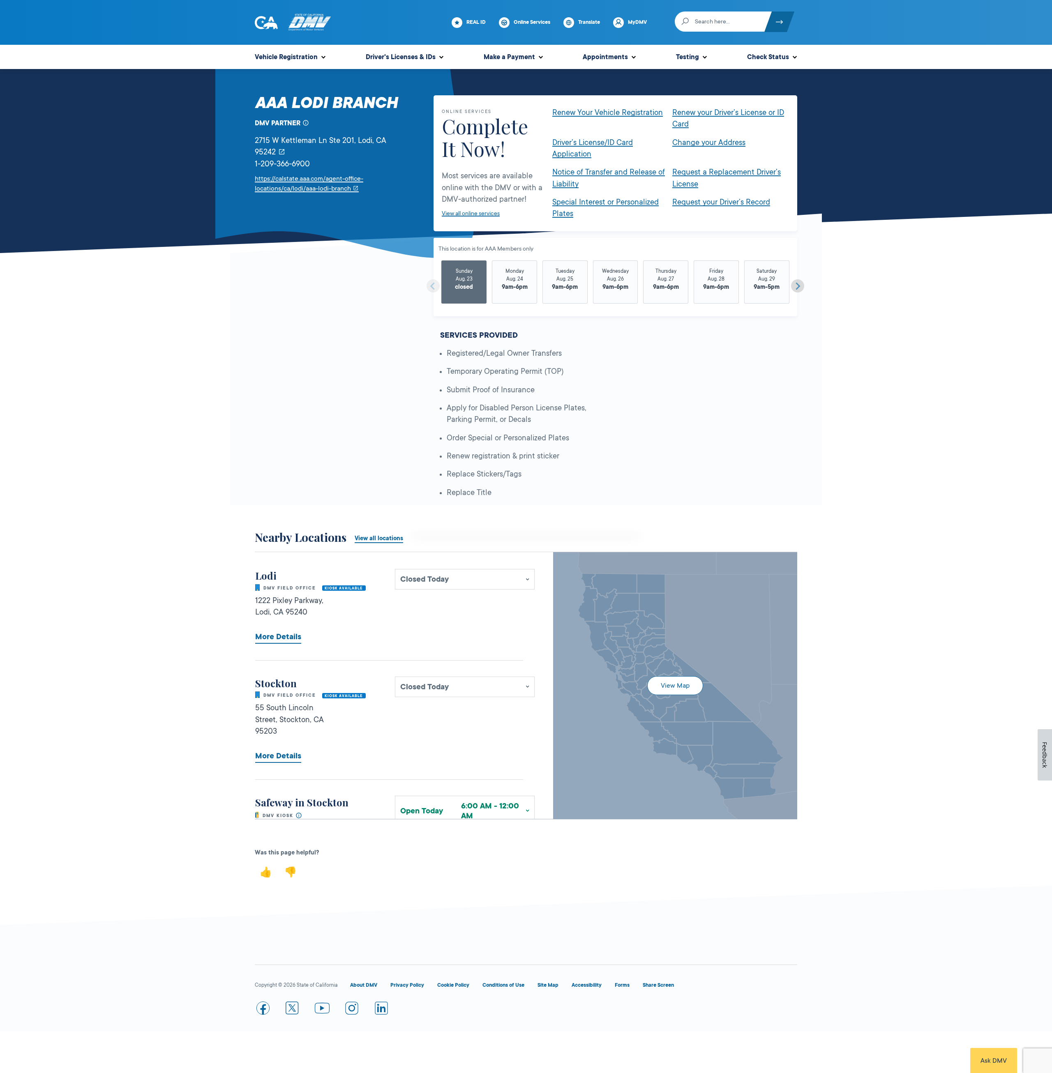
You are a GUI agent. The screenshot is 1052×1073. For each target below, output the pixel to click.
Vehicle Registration (286, 57)
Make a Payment (509, 57)
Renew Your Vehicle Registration (607, 112)
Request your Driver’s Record (721, 202)
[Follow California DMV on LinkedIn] (381, 1010)
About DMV (363, 985)
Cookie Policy (453, 985)
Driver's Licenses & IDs (401, 57)
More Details (278, 637)
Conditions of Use (503, 985)
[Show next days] (797, 285)
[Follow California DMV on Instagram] (352, 1010)
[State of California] (266, 22)
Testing (687, 57)
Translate (589, 22)
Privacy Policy (407, 985)
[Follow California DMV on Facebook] (263, 1010)
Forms (622, 985)
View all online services (471, 213)
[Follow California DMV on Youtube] (322, 1010)
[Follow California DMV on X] (292, 1010)
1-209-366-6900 (282, 164)
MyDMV (637, 22)
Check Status (768, 57)
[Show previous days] (433, 285)
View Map (675, 685)
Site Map (548, 985)
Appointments (605, 57)
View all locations (379, 538)
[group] (464, 283)
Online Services (532, 22)
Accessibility (587, 985)
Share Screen (658, 985)
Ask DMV (993, 1060)
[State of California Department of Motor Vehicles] (309, 22)
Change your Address (708, 142)
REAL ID (476, 22)
